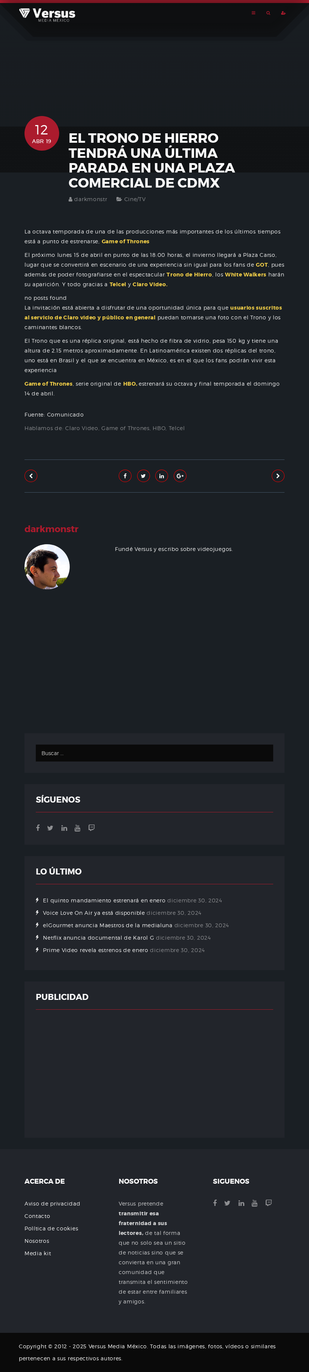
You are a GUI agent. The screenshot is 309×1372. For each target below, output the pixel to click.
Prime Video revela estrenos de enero (95, 950)
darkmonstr (90, 199)
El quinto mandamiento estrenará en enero (104, 900)
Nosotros (36, 1241)
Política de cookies (51, 1228)
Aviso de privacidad (52, 1203)
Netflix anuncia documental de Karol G (98, 937)
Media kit (37, 1253)
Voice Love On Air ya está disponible (94, 913)
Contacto (37, 1216)
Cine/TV (135, 199)
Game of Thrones (125, 428)
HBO (159, 428)
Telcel (177, 428)
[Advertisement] (154, 684)
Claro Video (81, 428)
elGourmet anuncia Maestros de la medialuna (107, 925)
